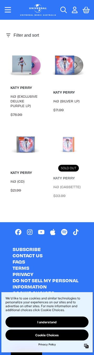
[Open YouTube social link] (41, 232)
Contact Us (28, 255)
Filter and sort (26, 35)
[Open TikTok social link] (75, 232)
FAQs (19, 262)
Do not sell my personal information (45, 283)
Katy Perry (21, 87)
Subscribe (27, 249)
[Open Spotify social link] (64, 232)
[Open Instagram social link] (30, 232)
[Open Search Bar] (63, 10)
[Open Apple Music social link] (52, 232)
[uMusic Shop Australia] (38, 9)
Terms (21, 268)
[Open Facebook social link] (18, 232)
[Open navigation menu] (8, 10)
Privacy (23, 274)
